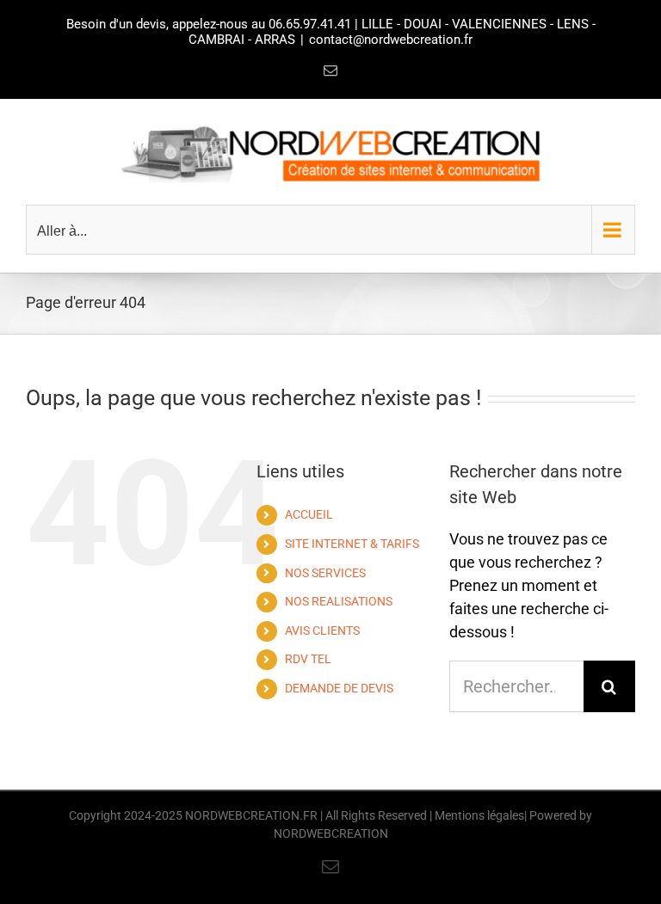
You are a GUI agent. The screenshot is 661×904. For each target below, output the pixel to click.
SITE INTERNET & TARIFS (352, 543)
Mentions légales (479, 815)
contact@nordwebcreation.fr (391, 39)
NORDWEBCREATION (331, 833)
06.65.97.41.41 (310, 24)
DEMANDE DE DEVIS (339, 688)
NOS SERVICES (325, 573)
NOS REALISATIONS (338, 601)
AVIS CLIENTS (322, 630)
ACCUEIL (309, 514)
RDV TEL (308, 659)
